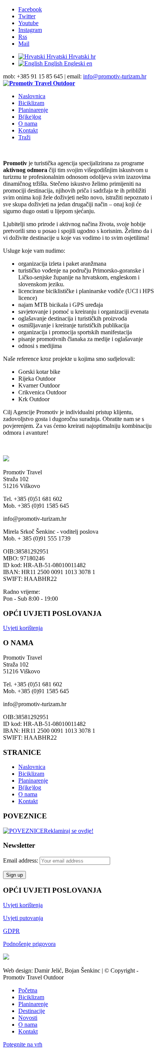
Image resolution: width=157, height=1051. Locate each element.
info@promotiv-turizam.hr (114, 76)
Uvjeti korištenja (23, 628)
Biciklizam (31, 773)
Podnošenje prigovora (29, 944)
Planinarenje (33, 780)
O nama (27, 794)
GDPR (11, 931)
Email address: (21, 860)
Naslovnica (31, 767)
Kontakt (28, 801)
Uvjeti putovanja (23, 918)
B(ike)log (29, 787)
